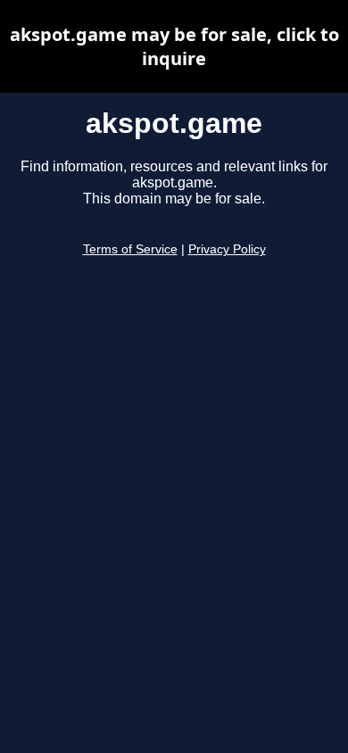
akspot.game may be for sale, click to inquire (174, 46)
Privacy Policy (227, 249)
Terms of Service (130, 249)
